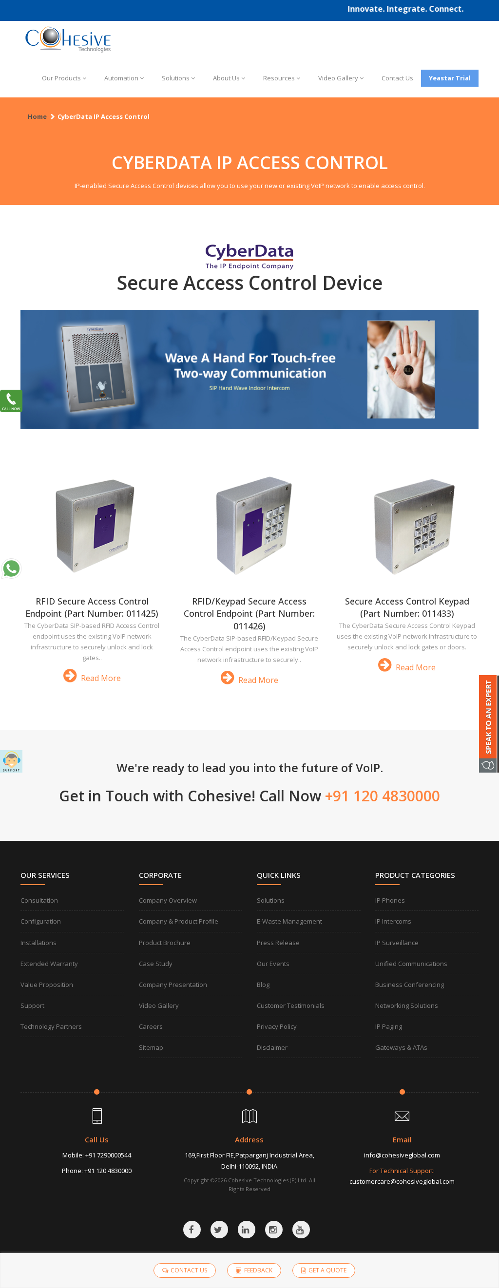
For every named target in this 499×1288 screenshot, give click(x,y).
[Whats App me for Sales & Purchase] (11, 568)
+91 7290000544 (108, 1155)
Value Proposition (46, 984)
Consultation (39, 900)
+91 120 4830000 (108, 1170)
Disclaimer (272, 1047)
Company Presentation (173, 984)
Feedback (258, 1270)
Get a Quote (327, 1270)
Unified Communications (411, 963)
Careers (151, 1026)
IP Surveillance (397, 942)
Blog (263, 984)
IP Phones (390, 900)
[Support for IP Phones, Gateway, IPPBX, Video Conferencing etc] (11, 761)
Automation (121, 78)
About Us (226, 78)
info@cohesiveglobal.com (402, 1155)
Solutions (176, 78)
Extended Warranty (49, 963)
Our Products (61, 78)
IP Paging (388, 1026)
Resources (279, 78)
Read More (100, 678)
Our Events (273, 963)
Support (32, 1005)
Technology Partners (51, 1026)
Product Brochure (165, 942)
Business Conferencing (409, 984)
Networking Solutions (406, 1005)
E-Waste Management (289, 921)
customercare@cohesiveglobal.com (402, 1181)
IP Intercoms (393, 921)
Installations (38, 942)
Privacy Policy (277, 1026)
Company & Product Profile (178, 921)
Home (37, 116)
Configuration (40, 921)
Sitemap (151, 1047)
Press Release (278, 942)
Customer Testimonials (291, 1005)
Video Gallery (338, 78)
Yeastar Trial (450, 78)
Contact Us (397, 78)
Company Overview (168, 900)
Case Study (156, 963)
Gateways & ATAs (401, 1047)
